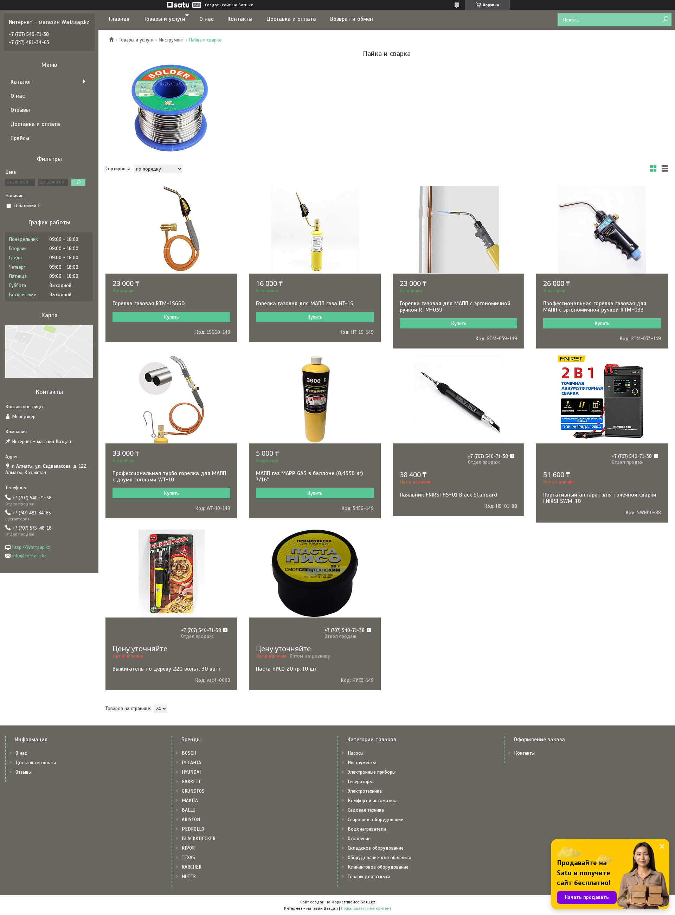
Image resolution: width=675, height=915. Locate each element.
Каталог (21, 81)
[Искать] (665, 19)
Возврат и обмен (351, 19)
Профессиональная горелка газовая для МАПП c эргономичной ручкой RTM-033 (594, 306)
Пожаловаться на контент (366, 908)
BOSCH (189, 753)
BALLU (188, 810)
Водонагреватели (367, 829)
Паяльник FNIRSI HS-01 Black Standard (448, 495)
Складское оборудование (376, 848)
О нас (206, 19)
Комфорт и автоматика (373, 801)
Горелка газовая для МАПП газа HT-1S (304, 303)
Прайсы (20, 138)
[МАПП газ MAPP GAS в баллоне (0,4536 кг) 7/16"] (315, 399)
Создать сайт (218, 4)
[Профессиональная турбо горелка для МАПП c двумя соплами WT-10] (171, 399)
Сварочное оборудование (375, 820)
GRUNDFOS (193, 791)
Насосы (356, 753)
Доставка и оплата (291, 19)
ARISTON (191, 820)
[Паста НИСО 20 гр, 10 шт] (315, 574)
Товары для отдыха (369, 876)
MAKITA (190, 801)
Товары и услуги (164, 19)
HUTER (189, 876)
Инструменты (362, 763)
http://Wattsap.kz (31, 547)
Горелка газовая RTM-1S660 (148, 303)
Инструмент (171, 40)
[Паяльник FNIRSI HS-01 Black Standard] (459, 399)
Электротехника (365, 791)
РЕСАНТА (191, 763)
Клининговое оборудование (378, 867)
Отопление (359, 839)
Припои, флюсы (171, 107)
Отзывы (20, 110)
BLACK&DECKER (199, 839)
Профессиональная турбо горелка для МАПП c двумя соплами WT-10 (169, 476)
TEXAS (188, 857)
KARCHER (191, 867)
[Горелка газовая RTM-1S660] (171, 230)
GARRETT (191, 782)
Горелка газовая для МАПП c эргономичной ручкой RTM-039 (455, 306)
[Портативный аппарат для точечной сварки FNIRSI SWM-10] (602, 399)
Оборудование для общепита (379, 857)
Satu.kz (368, 902)
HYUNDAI (191, 772)
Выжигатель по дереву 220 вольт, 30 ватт (166, 669)
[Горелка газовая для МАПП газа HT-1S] (315, 230)
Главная (119, 19)
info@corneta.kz (29, 556)
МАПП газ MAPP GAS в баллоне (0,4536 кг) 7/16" (309, 476)
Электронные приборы (372, 772)
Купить (171, 317)
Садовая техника (366, 810)
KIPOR (188, 848)
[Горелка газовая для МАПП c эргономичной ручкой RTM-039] (459, 230)
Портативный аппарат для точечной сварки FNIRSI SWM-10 (599, 498)
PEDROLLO (193, 829)
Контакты (239, 19)
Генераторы (360, 782)
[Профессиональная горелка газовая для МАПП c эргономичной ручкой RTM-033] (602, 230)
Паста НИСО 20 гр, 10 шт (286, 669)
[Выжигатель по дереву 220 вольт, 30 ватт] (171, 574)
